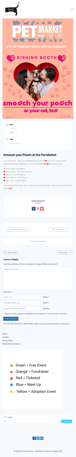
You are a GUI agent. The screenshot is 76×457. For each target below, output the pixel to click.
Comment (7, 292)
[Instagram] (41, 438)
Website (46, 309)
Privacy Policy (7, 340)
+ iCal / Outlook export (58, 229)
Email (45, 303)
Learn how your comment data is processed (51, 324)
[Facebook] (34, 438)
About (4, 334)
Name (46, 297)
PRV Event (12, 253)
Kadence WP (57, 451)
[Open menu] (72, 9)
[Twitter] (38, 438)
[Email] (42, 209)
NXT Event (63, 253)
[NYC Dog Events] (11, 9)
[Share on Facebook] (33, 209)
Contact (5, 337)
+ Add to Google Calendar (18, 229)
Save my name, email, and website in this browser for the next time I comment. (36, 314)
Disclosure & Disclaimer (11, 344)
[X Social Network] (38, 209)
